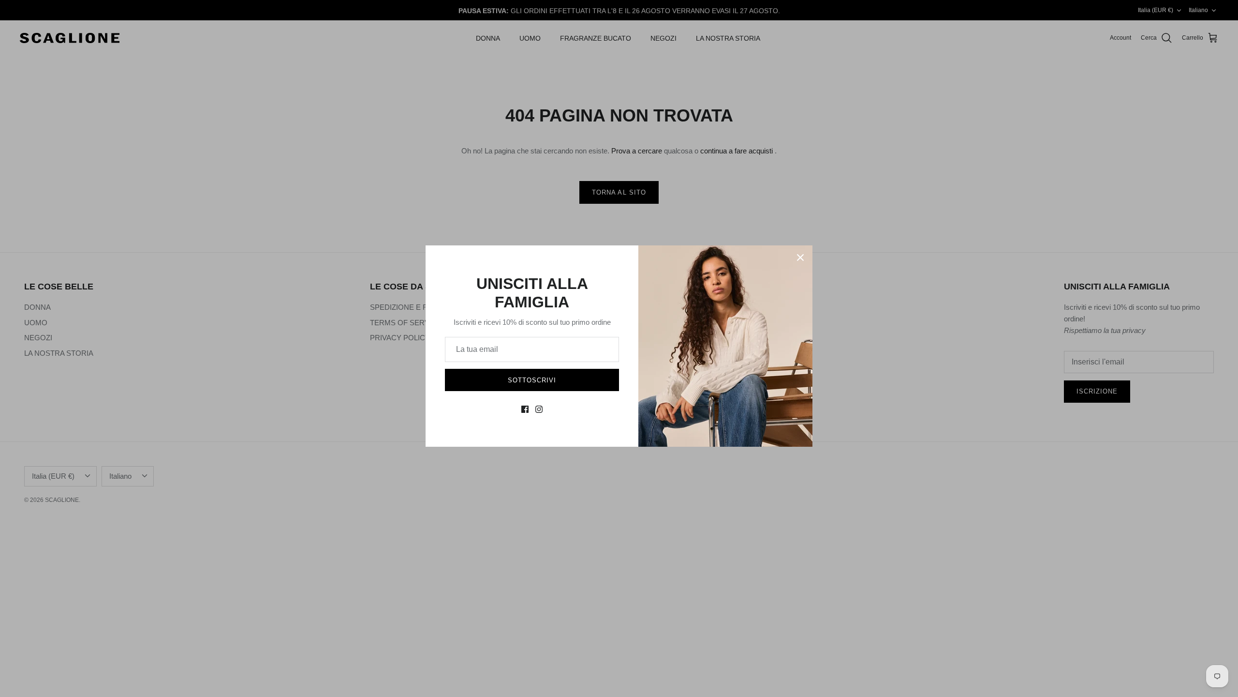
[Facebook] (525, 409)
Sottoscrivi (532, 380)
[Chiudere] (800, 257)
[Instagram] (539, 409)
